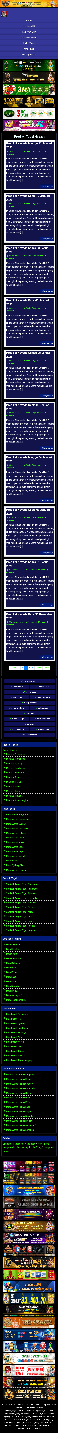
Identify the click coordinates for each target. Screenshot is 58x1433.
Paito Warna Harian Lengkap (20, 1130)
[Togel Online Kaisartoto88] (29, 1274)
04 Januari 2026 (15, 413)
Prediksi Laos (13, 786)
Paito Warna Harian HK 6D (19, 1120)
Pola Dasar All (43, 708)
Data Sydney (12, 953)
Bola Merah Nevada (15, 1055)
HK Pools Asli (34, 1428)
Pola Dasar (30, 713)
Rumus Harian (43, 687)
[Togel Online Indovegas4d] (29, 1395)
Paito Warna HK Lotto (34, 1425)
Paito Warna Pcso (15, 837)
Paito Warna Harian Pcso (18, 1097)
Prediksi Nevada (14, 795)
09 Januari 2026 (15, 204)
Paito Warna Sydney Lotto (33, 1422)
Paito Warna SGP (27, 1414)
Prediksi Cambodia (15, 768)
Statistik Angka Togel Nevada (20, 925)
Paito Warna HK (28, 1411)
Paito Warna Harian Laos (18, 1107)
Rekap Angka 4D (18, 708)
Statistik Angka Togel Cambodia (21, 898)
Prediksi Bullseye (15, 772)
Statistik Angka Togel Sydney (20, 893)
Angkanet (28, 1419)
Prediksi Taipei (13, 791)
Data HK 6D (12, 990)
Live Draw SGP (29, 32)
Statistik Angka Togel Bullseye (21, 902)
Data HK (38, 1414)
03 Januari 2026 (15, 465)
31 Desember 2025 (16, 570)
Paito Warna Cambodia (17, 828)
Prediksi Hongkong (15, 758)
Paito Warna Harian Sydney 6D (21, 1125)
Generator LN (17, 687)
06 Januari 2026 (15, 308)
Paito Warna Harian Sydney (19, 1083)
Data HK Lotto (18, 1425)
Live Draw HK (29, 26)
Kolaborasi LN (44, 729)
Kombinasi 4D (18, 729)
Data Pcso (11, 967)
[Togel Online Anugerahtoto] (29, 1335)
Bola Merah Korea (15, 1041)
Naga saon (30, 1143)
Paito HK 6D (29, 49)
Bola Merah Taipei (15, 1051)
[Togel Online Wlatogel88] (29, 1250)
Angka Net (16, 1411)
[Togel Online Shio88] (29, 1383)
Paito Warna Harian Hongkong (20, 1079)
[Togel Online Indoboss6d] (29, 1178)
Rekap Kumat (30, 692)
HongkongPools (15, 1422)
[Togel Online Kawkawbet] (29, 1202)
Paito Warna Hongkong (17, 819)
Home (29, 20)
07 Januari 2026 (15, 256)
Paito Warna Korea (15, 842)
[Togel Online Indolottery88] (29, 1347)
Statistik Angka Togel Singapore (22, 884)
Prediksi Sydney (14, 763)
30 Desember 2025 (16, 622)
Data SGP (46, 1414)
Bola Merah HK (13, 1019)
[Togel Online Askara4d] (29, 1226)
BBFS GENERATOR (30, 681)
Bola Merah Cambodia (17, 1028)
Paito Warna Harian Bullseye (20, 1093)
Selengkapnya (47, 186)
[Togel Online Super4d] (29, 77)
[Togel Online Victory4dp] (29, 1190)
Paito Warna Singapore (17, 814)
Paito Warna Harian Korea (18, 1102)
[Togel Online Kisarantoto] (29, 101)
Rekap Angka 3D (43, 697)
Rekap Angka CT (18, 697)
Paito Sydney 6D (29, 54)
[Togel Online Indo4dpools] (29, 1286)
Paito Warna (29, 43)
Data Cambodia (13, 958)
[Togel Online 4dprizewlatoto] (29, 1262)
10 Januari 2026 (15, 151)
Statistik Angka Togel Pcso (19, 907)
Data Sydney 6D (14, 995)
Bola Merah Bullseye (16, 1032)
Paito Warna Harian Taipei (18, 1111)
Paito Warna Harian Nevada (19, 1116)
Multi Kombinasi (43, 719)
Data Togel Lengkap (16, 1000)
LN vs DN (31, 724)
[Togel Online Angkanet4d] (29, 1359)
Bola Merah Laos (14, 1046)
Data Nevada (12, 986)
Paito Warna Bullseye (16, 833)
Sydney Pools (38, 1419)
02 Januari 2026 (15, 517)
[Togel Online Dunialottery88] (29, 1322)
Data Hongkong (13, 949)
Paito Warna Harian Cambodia (20, 1088)
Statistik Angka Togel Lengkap (21, 930)
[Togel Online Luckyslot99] (29, 1298)
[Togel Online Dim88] (29, 65)
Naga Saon (48, 1411)
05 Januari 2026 (15, 361)
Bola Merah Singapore (17, 1014)
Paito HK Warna (10, 750)
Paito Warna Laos (15, 847)
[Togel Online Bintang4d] (29, 1238)
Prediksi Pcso (13, 777)
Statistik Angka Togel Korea (19, 912)
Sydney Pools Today (31, 1147)
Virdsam (7, 1143)
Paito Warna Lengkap (16, 870)
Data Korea (11, 972)
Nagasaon (18, 1143)
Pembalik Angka (17, 719)
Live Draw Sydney (29, 37)
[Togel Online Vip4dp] (29, 1310)
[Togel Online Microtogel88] (29, 1166)
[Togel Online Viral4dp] (29, 125)
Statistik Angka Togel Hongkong (22, 889)
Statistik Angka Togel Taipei (20, 921)
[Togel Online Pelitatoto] (29, 113)
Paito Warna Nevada (16, 856)
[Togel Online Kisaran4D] (29, 89)
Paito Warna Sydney (16, 824)
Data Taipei (11, 981)
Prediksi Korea (13, 782)
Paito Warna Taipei (15, 851)
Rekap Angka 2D (31, 703)
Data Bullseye (13, 963)
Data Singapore (13, 944)
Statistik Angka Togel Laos (19, 916)
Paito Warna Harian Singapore (20, 1074)
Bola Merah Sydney (15, 1023)
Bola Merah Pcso (14, 1037)
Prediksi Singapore (15, 754)
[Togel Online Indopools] (29, 1371)
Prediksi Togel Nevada (29, 136)
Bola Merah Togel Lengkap (19, 1060)
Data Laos (11, 977)
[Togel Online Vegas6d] (29, 1214)
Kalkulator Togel (30, 735)
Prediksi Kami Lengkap (17, 800)
